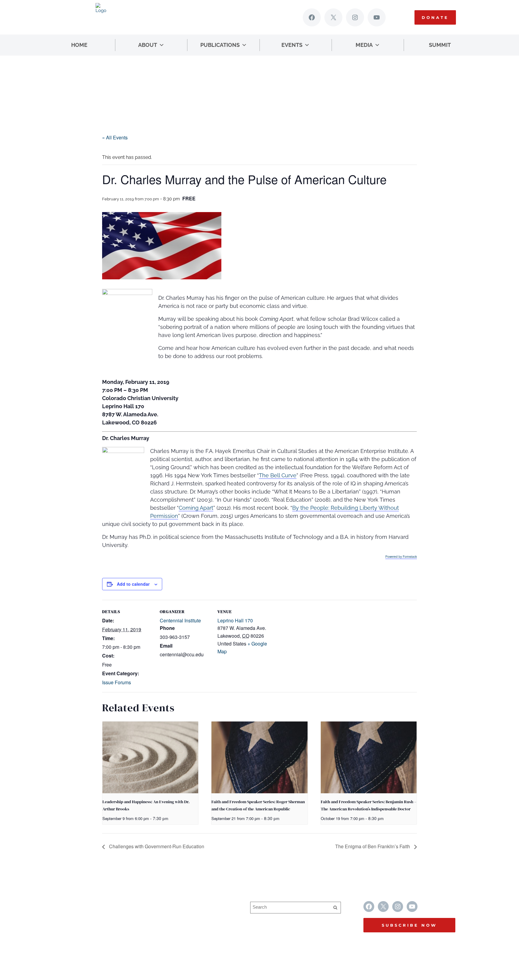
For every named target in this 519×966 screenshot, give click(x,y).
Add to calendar (133, 584)
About (147, 45)
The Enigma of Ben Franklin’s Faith (373, 846)
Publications (220, 45)
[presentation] (150, 757)
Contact (166, 928)
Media (364, 45)
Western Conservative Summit (192, 905)
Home (79, 45)
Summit (440, 45)
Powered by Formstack (401, 556)
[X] (333, 17)
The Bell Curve (277, 475)
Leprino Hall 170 (235, 620)
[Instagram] (355, 17)
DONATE (435, 17)
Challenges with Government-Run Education (156, 846)
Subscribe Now (409, 925)
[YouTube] (377, 17)
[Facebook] (312, 17)
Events (291, 45)
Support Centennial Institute (188, 916)
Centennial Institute (180, 620)
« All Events (115, 137)
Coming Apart (196, 508)
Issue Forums (116, 682)
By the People (310, 508)
